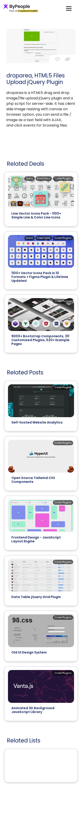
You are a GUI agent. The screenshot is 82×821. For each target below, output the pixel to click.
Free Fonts (43, 178)
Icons (29, 178)
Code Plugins (63, 178)
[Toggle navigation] (69, 8)
